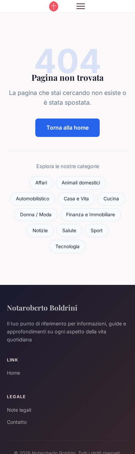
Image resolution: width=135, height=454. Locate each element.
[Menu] (81, 6)
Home (13, 373)
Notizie (40, 230)
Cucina (111, 198)
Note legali (19, 410)
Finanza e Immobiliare (90, 214)
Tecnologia (67, 246)
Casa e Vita (76, 198)
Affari (41, 182)
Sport (96, 230)
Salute (69, 230)
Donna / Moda (36, 214)
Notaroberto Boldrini (42, 307)
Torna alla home (67, 127)
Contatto (17, 422)
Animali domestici (81, 182)
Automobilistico (32, 198)
